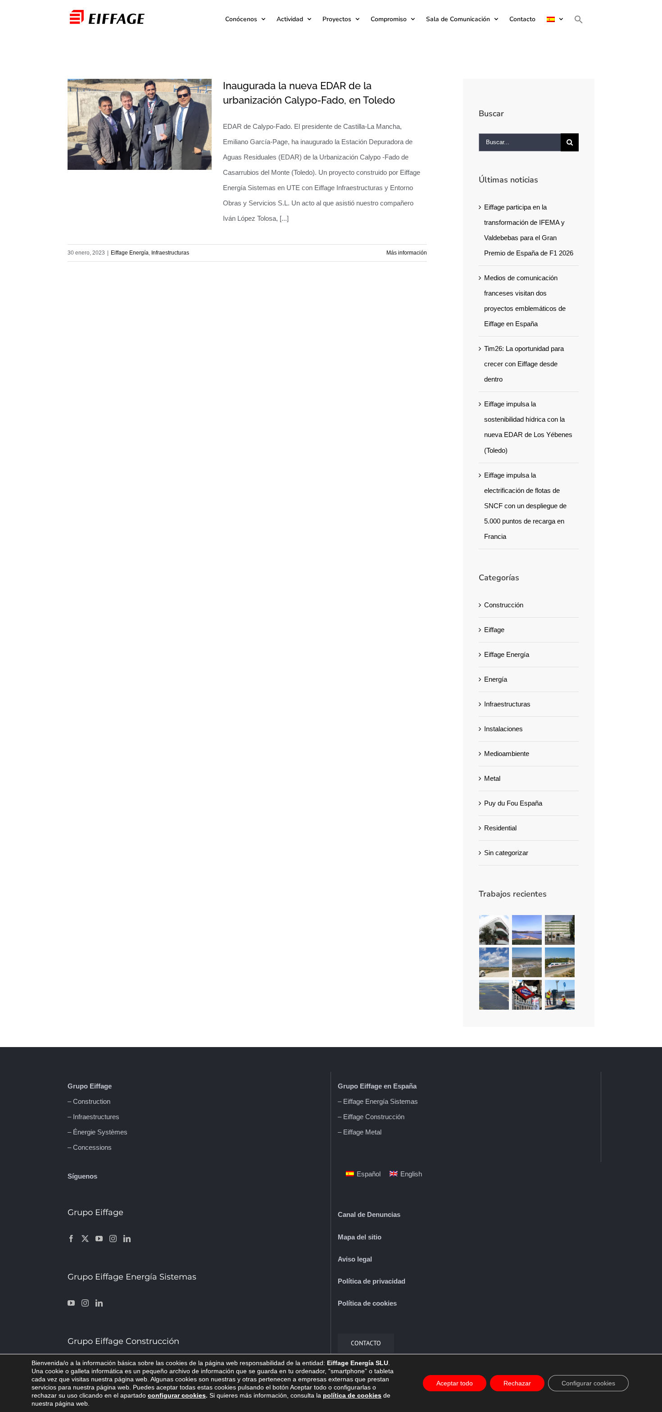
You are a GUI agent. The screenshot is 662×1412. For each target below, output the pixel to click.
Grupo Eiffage (90, 1086)
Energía (495, 679)
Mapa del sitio (359, 1237)
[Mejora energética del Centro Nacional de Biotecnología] (560, 930)
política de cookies (352, 1395)
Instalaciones (503, 729)
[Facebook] (71, 1238)
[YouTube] (99, 1238)
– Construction (89, 1101)
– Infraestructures (93, 1116)
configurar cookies (177, 1395)
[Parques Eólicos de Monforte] (494, 962)
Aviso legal (355, 1259)
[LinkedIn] (127, 1238)
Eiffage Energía (130, 253)
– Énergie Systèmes (97, 1132)
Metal (492, 778)
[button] (578, 19)
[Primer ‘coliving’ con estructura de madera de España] (494, 930)
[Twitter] (85, 1238)
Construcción (503, 605)
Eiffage (494, 629)
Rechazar (517, 1383)
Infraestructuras (170, 253)
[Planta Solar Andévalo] (527, 930)
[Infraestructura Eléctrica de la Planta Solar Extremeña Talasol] (527, 962)
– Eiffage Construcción (371, 1116)
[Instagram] (113, 1238)
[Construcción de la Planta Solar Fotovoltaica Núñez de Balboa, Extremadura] (494, 995)
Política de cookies (367, 1303)
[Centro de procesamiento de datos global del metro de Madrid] (527, 995)
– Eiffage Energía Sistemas (378, 1101)
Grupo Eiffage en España (377, 1086)
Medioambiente (506, 753)
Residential (500, 828)
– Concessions (90, 1147)
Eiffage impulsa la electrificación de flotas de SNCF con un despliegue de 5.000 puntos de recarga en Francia (525, 505)
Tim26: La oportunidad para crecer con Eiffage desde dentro (524, 364)
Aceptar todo (454, 1383)
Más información (406, 253)
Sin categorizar (506, 852)
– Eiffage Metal (359, 1132)
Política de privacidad (371, 1281)
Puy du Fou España (513, 803)
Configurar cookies (588, 1383)
